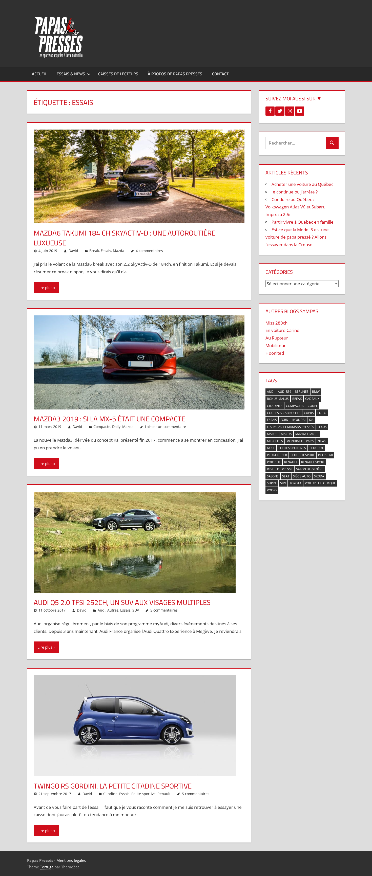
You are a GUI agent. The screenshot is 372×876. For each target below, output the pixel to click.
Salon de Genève (309, 469)
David (73, 250)
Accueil (39, 74)
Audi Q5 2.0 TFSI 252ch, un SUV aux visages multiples (122, 602)
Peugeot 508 (277, 455)
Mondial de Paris (300, 441)
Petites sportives (292, 448)
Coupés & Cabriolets (283, 413)
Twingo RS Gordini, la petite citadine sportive (113, 785)
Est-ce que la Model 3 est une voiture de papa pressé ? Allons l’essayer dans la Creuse (297, 237)
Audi (102, 610)
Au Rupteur (276, 338)
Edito (321, 413)
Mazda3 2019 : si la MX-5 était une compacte (109, 418)
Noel (271, 448)
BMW (316, 391)
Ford (284, 420)
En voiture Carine (282, 330)
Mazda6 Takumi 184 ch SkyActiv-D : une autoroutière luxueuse (124, 237)
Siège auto (302, 476)
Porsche (274, 462)
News (322, 441)
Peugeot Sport (303, 455)
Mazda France (306, 434)
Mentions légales (71, 860)
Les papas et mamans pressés (290, 427)
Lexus (322, 427)
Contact (220, 74)
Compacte (101, 426)
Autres (112, 610)
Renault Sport (313, 462)
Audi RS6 (284, 391)
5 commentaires (164, 610)
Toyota (295, 483)
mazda (286, 434)
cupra (309, 413)
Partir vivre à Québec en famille (303, 222)
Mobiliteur (275, 345)
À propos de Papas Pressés (175, 74)
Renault (164, 793)
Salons (273, 476)
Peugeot (316, 448)
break (297, 399)
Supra (272, 483)
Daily (116, 426)
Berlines (301, 391)
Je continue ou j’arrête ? (295, 192)
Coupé (313, 406)
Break (94, 250)
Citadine (110, 793)
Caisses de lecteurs (118, 74)
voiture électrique (320, 483)
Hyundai (298, 420)
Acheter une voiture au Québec (302, 184)
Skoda (319, 476)
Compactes (295, 406)
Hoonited (274, 353)
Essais (106, 250)
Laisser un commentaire (165, 426)
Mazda (118, 250)
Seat (286, 476)
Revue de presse (280, 469)
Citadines (274, 406)
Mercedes (275, 441)
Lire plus (44, 287)
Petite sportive (143, 793)
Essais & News (71, 74)
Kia (311, 420)
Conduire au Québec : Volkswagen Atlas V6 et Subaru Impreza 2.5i (295, 207)
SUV (135, 610)
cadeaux (312, 399)
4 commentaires (149, 250)
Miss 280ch (276, 323)
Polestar (325, 455)
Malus (272, 434)
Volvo (272, 490)
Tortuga (46, 866)
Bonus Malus (278, 399)
